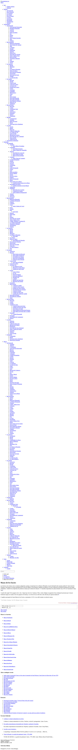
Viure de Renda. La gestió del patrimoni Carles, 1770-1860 (18, 734)
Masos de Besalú (7, 620)
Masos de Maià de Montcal (9, 629)
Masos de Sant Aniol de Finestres (11, 645)
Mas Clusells (4, 610)
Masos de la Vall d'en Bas (9, 654)
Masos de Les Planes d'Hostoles (10, 642)
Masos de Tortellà (7, 651)
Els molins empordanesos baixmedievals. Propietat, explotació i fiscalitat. (21, 724)
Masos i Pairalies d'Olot (9, 639)
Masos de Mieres (7, 632)
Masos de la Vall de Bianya (9, 666)
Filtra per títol (5, 606)
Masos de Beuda (7, 623)
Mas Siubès (3, 611)
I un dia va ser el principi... (10, 729)
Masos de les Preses (8, 663)
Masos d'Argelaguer (8, 617)
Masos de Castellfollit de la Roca (11, 626)
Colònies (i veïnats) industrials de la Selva (14, 718)
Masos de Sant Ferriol (8, 669)
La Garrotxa (7, 576)
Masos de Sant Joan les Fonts (10, 657)
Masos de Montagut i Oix (9, 635)
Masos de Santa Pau (8, 648)
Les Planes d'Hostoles (9, 578)
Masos (5, 575)
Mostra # (4, 607)
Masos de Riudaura (8, 660)
